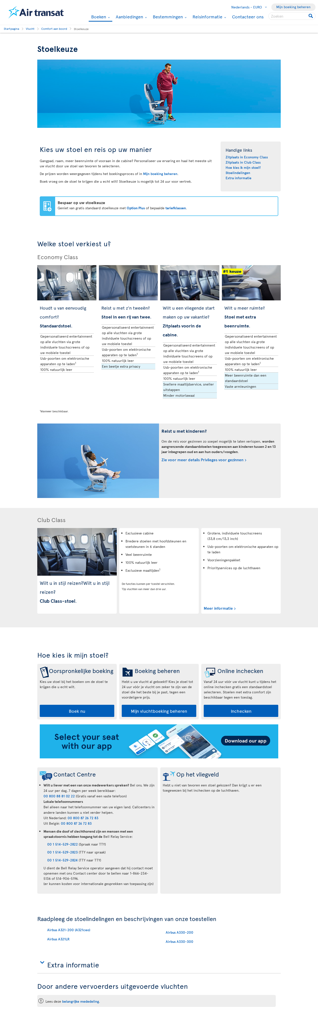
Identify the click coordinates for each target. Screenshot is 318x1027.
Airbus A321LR (58, 939)
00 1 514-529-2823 (62, 852)
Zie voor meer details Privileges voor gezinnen (202, 459)
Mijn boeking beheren (293, 6)
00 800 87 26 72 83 (83, 817)
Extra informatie (238, 178)
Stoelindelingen (238, 172)
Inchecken (241, 711)
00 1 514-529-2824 (62, 860)
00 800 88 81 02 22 (59, 796)
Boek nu (77, 711)
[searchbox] (292, 16)
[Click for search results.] (311, 16)
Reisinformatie (207, 16)
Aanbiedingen (128, 16)
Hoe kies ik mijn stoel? (243, 167)
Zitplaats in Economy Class (247, 157)
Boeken (98, 17)
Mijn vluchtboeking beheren (159, 711)
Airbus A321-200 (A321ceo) (68, 929)
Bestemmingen (167, 16)
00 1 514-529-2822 (62, 844)
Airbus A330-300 (179, 941)
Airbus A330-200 (179, 932)
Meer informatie (218, 608)
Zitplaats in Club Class (243, 162)
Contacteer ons (248, 16)
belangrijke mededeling (80, 1001)
